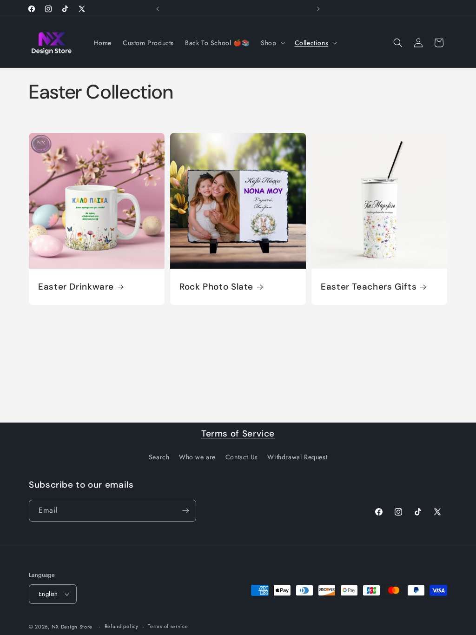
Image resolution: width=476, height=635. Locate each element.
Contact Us (241, 457)
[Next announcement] (318, 9)
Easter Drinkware (76, 286)
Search (159, 457)
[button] (272, 43)
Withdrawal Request (297, 457)
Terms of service (168, 626)
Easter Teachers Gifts (368, 286)
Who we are (197, 457)
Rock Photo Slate (216, 286)
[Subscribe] (185, 511)
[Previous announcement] (157, 9)
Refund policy (122, 626)
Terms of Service (238, 433)
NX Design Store (72, 626)
